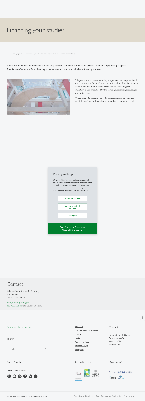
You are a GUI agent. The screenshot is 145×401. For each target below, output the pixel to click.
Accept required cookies (72, 207)
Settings (71, 215)
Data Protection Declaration (72, 227)
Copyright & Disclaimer (72, 230)
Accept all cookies (72, 198)
